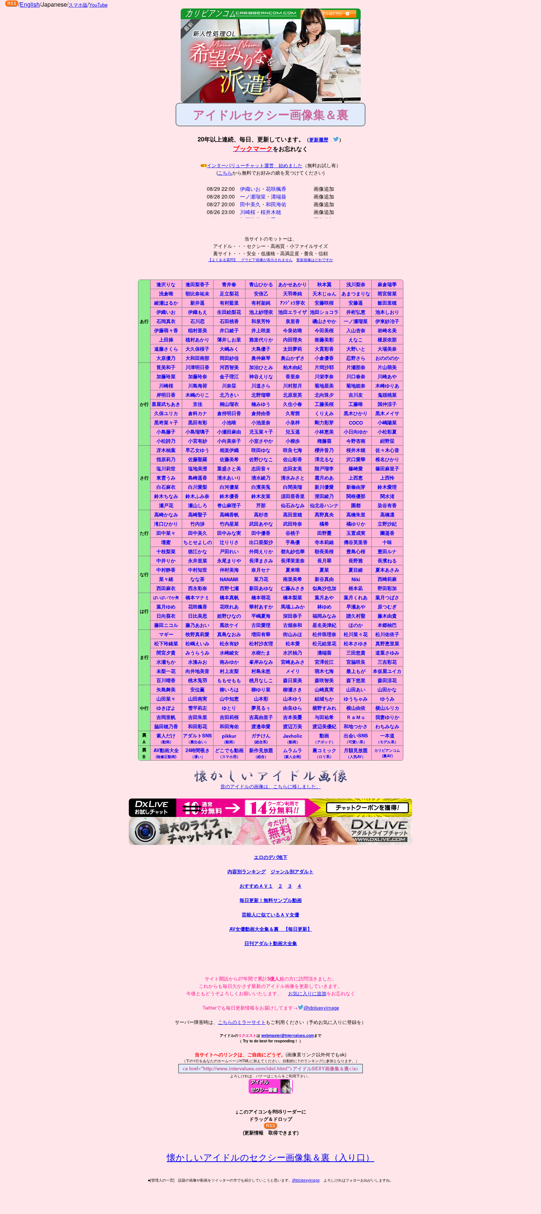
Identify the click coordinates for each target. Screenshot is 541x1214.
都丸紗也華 (293, 551)
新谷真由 (324, 578)
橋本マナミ (197, 597)
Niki (355, 579)
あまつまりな (356, 293)
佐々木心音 (387, 449)
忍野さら (355, 357)
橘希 (324, 523)
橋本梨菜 (292, 597)
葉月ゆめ (166, 606)
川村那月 (292, 385)
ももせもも (229, 680)
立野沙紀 (387, 523)
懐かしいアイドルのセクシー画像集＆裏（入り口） (270, 1156)
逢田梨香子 (197, 284)
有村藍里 (229, 302)
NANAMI (229, 579)
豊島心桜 (355, 551)
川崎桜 (247, 211)
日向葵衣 (166, 615)
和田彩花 (197, 726)
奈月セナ (260, 569)
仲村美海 (229, 569)
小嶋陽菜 (387, 422)
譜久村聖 (355, 615)
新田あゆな (261, 588)
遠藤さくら (166, 348)
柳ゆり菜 (260, 689)
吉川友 (356, 394)
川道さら (260, 385)
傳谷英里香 (356, 541)
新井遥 (197, 302)
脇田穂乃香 (166, 726)
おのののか (387, 357)
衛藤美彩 (324, 339)
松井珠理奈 (324, 634)
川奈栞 (229, 385)
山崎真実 (324, 689)
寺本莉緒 (324, 541)
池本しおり (387, 311)
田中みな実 (229, 532)
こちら (225, 172)
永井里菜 (197, 560)
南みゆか (229, 661)
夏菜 (324, 569)
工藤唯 (356, 403)
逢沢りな (166, 284)
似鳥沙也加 (324, 588)
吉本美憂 (292, 716)
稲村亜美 (197, 330)
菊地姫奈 (355, 385)
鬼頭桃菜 (387, 394)
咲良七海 (292, 449)
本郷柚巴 (387, 624)
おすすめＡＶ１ (256, 885)
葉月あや (324, 597)
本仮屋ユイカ (387, 670)
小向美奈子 (229, 440)
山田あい (355, 689)
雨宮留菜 (387, 293)
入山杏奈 (355, 330)
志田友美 (292, 468)
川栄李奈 (324, 376)
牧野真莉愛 (197, 634)
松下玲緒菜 (166, 643)
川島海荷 (197, 385)
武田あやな (261, 523)
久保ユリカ (166, 413)
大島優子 (260, 348)
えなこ (356, 339)
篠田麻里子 (387, 468)
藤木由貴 (387, 615)
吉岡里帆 (166, 716)
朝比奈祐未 (197, 293)
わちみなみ (387, 726)
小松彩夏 (387, 431)
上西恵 (356, 477)
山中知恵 (229, 698)
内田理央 (292, 339)
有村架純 (260, 302)
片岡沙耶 (324, 367)
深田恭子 (292, 615)
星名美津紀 (324, 624)
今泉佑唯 (292, 330)
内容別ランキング (246, 871)
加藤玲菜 (166, 376)
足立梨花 (229, 293)
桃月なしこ (261, 680)
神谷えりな (261, 376)
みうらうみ (197, 652)
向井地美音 (197, 670)
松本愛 (293, 643)
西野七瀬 (229, 588)
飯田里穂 (387, 302)
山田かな (387, 689)
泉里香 (293, 320)
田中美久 (250, 204)
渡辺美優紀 (324, 726)
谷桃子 (293, 532)
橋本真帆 (229, 597)
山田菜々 (166, 698)
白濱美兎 (260, 486)
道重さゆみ (387, 652)
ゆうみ (387, 698)
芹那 (261, 505)
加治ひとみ (261, 367)
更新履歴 (318, 139)
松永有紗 (229, 643)
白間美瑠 (292, 486)
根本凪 (356, 588)
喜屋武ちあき (166, 403)
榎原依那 (387, 339)
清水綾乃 (260, 477)
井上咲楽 (260, 330)
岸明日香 (166, 394)
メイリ (293, 670)
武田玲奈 (292, 523)
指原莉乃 (166, 459)
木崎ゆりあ (387, 385)
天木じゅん (324, 293)
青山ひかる (261, 284)
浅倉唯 (166, 293)
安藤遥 (356, 302)
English (30, 4)
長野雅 (356, 560)
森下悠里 (355, 680)
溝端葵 (278, 196)
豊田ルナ (387, 551)
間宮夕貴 (166, 652)
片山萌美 (387, 367)
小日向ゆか (356, 431)
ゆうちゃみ (356, 698)
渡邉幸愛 (260, 726)
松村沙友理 (261, 643)
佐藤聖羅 (197, 459)
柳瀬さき (292, 689)
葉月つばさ (387, 597)
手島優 (293, 541)
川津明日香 (197, 367)
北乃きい (229, 394)
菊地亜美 (324, 385)
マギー (166, 634)
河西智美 (229, 367)
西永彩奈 (197, 588)
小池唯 (229, 422)
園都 (356, 505)
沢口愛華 (355, 459)
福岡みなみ (324, 615)
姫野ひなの (229, 615)
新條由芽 (355, 486)
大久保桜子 (197, 348)
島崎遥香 (197, 477)
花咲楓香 (276, 188)
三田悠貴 (355, 652)
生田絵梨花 (229, 311)
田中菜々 (166, 532)
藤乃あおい (197, 624)
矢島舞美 (166, 689)
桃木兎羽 (197, 680)
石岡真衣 (166, 320)
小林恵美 (324, 431)
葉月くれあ (356, 597)
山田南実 (197, 698)
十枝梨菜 (166, 551)
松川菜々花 (356, 634)
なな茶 (197, 578)
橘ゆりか (355, 523)
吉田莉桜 (229, 716)
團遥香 (387, 532)
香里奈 (293, 376)
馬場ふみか (293, 606)
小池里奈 (260, 422)
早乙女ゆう (197, 449)
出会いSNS (356, 738)
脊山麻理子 (229, 505)
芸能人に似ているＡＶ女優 (270, 914)
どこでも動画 (229, 753)
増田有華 (260, 634)
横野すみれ (324, 707)
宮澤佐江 (324, 661)
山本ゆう (292, 698)
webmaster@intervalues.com (287, 1035)
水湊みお (197, 661)
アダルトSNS (197, 738)
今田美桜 (324, 330)
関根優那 (355, 495)
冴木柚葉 (166, 449)
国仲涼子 (387, 403)
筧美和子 (166, 367)
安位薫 (197, 689)
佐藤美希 (229, 459)
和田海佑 (276, 204)
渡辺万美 (292, 726)
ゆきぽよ (166, 707)
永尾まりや (229, 560)
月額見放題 (356, 753)
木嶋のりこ (197, 394)
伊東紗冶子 (387, 320)
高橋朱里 (355, 514)
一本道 (387, 738)
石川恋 (197, 320)
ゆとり (229, 707)
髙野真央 (324, 514)
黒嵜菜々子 (166, 422)
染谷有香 (387, 505)
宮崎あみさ (293, 661)
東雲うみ (166, 477)
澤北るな (324, 459)
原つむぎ (387, 606)
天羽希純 (292, 293)
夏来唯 (293, 569)
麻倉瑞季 (387, 284)
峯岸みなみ (261, 661)
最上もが (355, 670)
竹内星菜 (229, 523)
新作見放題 (261, 753)
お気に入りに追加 (307, 993)
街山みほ (292, 634)
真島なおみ (229, 634)
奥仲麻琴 (260, 357)
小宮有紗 (197, 440)
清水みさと (293, 477)
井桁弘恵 (355, 311)
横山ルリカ (387, 707)
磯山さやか (324, 320)
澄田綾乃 (324, 495)
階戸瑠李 (324, 468)
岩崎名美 (387, 330)
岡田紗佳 (229, 357)
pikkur (229, 738)
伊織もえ (197, 311)
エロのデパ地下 (270, 856)
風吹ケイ (229, 624)
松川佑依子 (387, 634)
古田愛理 (260, 624)
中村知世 (197, 569)
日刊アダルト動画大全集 (270, 943)
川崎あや (387, 376)
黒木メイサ (387, 413)
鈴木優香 (229, 495)
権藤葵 (324, 440)
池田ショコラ (324, 311)
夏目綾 (356, 569)
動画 (324, 738)
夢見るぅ (260, 707)
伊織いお (250, 188)
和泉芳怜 (260, 320)
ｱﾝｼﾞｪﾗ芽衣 (292, 302)
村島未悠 (260, 670)
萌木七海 (324, 670)
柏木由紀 (292, 367)
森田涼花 (387, 680)
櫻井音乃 (324, 449)
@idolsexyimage (321, 1007)
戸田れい (229, 551)
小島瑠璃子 (197, 431)
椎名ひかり (387, 459)
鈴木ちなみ (166, 495)
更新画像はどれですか (314, 259)
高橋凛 (387, 514)
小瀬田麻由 (229, 431)
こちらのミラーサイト (242, 1021)
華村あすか (261, 606)
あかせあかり (292, 284)
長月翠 (324, 560)
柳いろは (229, 689)
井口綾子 (229, 330)
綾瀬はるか (166, 302)
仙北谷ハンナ (324, 505)
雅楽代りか (261, 339)
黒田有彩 (197, 422)
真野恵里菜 (387, 643)
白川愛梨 (197, 486)
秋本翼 (324, 284)
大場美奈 (387, 348)
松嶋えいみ (197, 643)
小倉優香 (324, 357)
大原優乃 (166, 357)
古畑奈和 (292, 624)
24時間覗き (197, 753)
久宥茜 (293, 413)
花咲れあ (229, 606)
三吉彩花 (387, 661)
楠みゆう (260, 403)
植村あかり (197, 339)
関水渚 (387, 495)
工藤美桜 (324, 403)
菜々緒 (166, 578)
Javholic (292, 738)
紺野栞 (387, 440)
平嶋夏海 (260, 615)
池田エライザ (292, 311)
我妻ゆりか (387, 716)
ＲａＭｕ (355, 716)
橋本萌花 (260, 597)
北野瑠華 (260, 394)
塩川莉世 (166, 468)
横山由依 (355, 707)
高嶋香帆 (229, 514)
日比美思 (197, 615)
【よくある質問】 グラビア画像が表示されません (250, 259)
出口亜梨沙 (261, 541)
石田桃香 (229, 320)
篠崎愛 (356, 468)
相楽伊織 (229, 449)
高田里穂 (292, 514)
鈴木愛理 (387, 486)
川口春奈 (355, 376)
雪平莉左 (197, 707)
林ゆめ (324, 606)
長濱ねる (387, 560)
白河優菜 (229, 486)
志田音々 (260, 468)
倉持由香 (260, 413)
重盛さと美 (229, 468)
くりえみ (324, 413)
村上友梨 (229, 670)
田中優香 (260, 532)
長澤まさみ (261, 560)
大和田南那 (197, 357)
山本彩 (261, 698)
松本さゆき (356, 643)
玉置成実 (355, 532)
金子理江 (229, 376)
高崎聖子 (197, 514)
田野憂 (324, 532)
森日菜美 (292, 680)
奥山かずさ (293, 357)
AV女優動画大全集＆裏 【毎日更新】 (270, 928)
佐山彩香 (292, 459)
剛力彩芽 (324, 422)
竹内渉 (197, 523)
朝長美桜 (324, 551)
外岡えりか (261, 551)
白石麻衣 (166, 486)
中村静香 (166, 569)
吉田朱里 (197, 716)
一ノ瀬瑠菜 (253, 196)
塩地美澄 (197, 468)
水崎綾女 (229, 652)
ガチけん (260, 738)
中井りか (166, 560)
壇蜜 (166, 541)
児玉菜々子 (261, 431)
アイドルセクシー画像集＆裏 (271, 114)
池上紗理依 (261, 311)
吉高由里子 (261, 716)
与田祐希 (324, 716)
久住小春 (292, 403)
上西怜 (387, 477)
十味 (387, 541)
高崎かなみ (166, 514)
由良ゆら (292, 707)
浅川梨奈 (355, 284)
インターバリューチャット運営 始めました (255, 165)
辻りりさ (229, 541)
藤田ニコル (166, 624)
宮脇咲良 (355, 661)
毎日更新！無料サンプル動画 (271, 900)
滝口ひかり (166, 523)
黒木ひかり (356, 413)
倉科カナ (197, 413)
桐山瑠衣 (229, 403)
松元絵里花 (324, 643)
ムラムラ (292, 753)
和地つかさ (356, 726)
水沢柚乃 (292, 652)
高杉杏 (261, 514)
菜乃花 (261, 578)
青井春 (229, 284)
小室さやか (261, 440)
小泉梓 (293, 422)
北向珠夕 (324, 394)
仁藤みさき (293, 588)
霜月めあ (324, 477)
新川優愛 (324, 486)
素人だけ (166, 738)
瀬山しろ (197, 505)
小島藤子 (166, 431)
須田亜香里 (293, 495)
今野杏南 (355, 440)
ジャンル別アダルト (292, 871)
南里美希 (292, 578)
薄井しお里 (229, 339)
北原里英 (292, 394)
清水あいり (229, 477)
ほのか (356, 624)
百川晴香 (166, 680)
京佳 (197, 403)
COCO (356, 422)
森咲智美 (324, 680)
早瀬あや (355, 606)
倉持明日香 (229, 413)
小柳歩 (293, 440)
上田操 (166, 339)
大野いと (355, 348)
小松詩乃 (166, 440)
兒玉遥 (293, 431)
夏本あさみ (387, 569)
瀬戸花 (166, 505)
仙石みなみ (293, 505)
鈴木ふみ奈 (197, 495)
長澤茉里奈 (293, 560)
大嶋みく (229, 348)
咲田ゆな (260, 449)
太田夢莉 (292, 348)
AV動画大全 (166, 753)
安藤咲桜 (324, 302)
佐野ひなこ (261, 459)
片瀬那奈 (355, 367)
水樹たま (260, 652)
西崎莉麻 (387, 578)
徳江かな (197, 551)
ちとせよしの (197, 541)
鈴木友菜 (260, 495)
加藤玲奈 (197, 376)
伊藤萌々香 (166, 330)
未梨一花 (166, 670)
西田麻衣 (166, 588)
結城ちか (324, 698)
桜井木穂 (271, 211)
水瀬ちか (166, 661)
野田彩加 (387, 588)
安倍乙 (261, 293)
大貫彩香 (324, 348)
